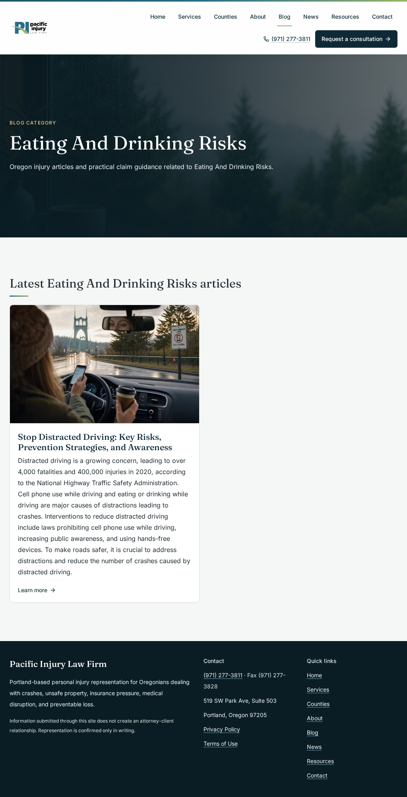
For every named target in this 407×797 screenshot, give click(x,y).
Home (157, 16)
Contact (382, 16)
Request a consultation (352, 38)
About (258, 16)
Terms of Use (221, 743)
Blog (285, 16)
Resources (345, 16)
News (311, 16)
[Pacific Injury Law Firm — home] (29, 28)
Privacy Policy (222, 729)
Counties (225, 16)
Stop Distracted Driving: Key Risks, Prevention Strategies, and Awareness (95, 442)
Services (189, 16)
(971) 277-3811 (290, 38)
